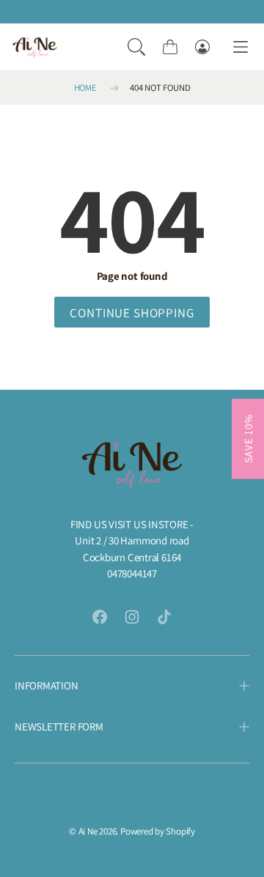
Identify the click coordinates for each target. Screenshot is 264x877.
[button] (136, 47)
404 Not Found (160, 87)
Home (85, 87)
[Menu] (240, 47)
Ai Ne (88, 831)
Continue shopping (132, 313)
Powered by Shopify (157, 831)
